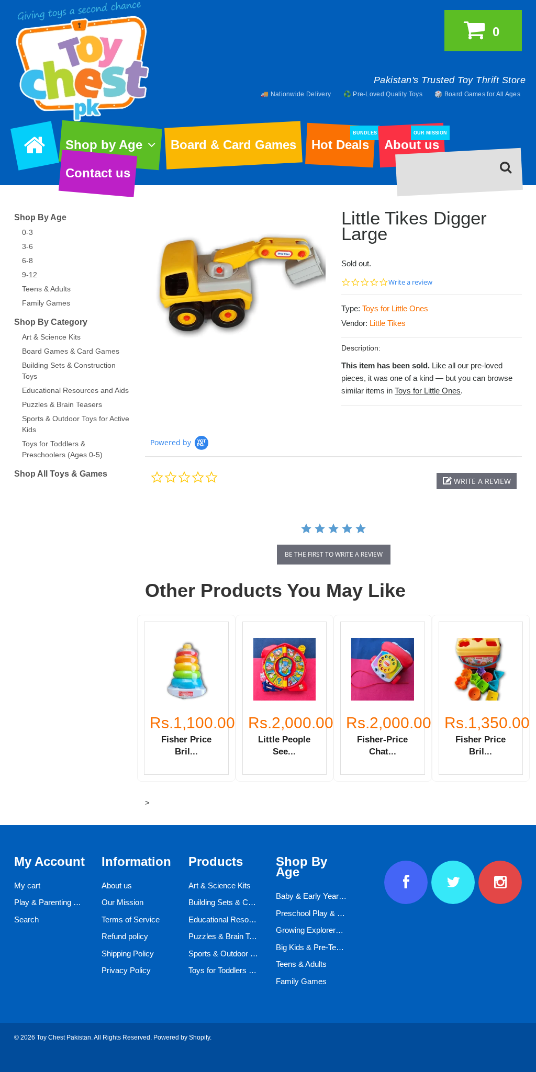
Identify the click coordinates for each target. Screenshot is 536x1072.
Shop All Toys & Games (60, 473)
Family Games (46, 303)
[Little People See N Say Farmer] (284, 669)
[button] (477, 481)
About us (414, 141)
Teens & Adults (46, 289)
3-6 (27, 246)
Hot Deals (342, 141)
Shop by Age (103, 145)
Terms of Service (131, 919)
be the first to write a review (334, 554)
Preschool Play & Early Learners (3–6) (341, 913)
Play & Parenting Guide (54, 902)
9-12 (29, 274)
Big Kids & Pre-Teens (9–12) (324, 947)
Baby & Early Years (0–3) (319, 896)
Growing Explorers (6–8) (318, 930)
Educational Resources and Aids (75, 390)
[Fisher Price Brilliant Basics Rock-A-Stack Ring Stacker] (186, 669)
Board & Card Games (233, 145)
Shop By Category (50, 322)
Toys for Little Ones (395, 308)
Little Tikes (388, 323)
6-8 (27, 260)
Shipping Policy (128, 953)
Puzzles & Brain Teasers (62, 404)
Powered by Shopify (181, 1037)
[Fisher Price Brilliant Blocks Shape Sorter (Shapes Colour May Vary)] (481, 669)
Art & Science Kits (51, 337)
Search (26, 919)
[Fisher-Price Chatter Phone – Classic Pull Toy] (382, 669)
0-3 (27, 232)
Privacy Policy (126, 970)
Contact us (97, 173)
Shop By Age (40, 217)
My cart (27, 885)
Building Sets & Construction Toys (246, 902)
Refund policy (125, 936)
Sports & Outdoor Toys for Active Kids (253, 953)
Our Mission (122, 902)
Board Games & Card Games (70, 351)
